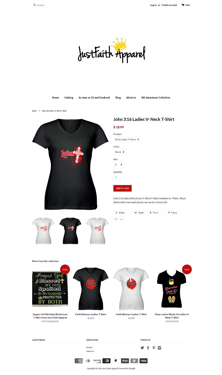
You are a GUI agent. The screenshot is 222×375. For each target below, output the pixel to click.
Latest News (38, 340)
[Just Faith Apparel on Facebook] (148, 348)
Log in (153, 5)
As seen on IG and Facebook (94, 97)
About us (131, 97)
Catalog (68, 97)
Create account (169, 5)
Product (117, 134)
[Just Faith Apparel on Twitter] (142, 348)
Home (55, 97)
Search (89, 347)
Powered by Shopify (127, 368)
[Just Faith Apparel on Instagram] (159, 348)
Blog (118, 97)
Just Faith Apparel (110, 368)
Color (116, 146)
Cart (187, 5)
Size (115, 159)
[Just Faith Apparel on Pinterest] (154, 348)
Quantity (117, 171)
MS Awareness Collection (155, 97)
